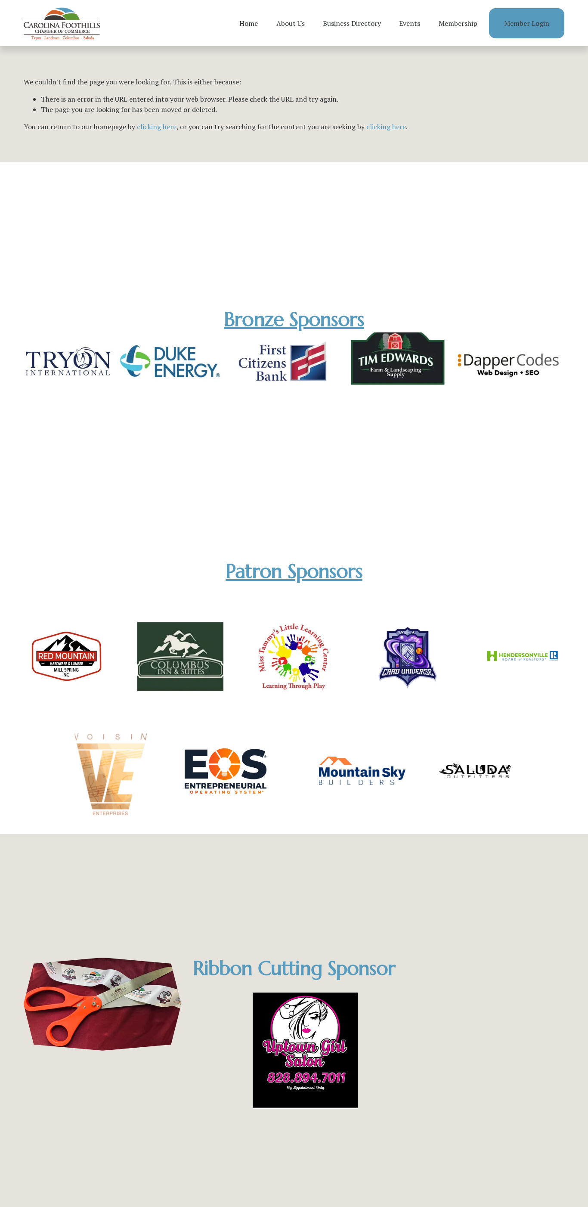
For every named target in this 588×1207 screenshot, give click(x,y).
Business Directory (352, 23)
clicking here (156, 126)
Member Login (526, 23)
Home (248, 23)
